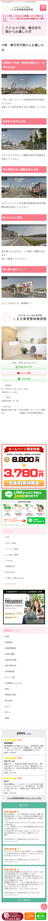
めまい (8, 706)
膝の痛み (9, 700)
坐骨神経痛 (10, 671)
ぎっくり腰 (10, 677)
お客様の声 (10, 566)
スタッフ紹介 (11, 543)
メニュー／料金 (11, 549)
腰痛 (7, 718)
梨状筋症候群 (11, 660)
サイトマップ (11, 584)
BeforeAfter (10, 572)
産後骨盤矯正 (11, 648)
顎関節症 (9, 642)
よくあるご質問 (11, 555)
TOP (7, 537)
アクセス (9, 561)
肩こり (8, 712)
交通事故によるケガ (13, 683)
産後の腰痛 (10, 654)
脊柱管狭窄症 (11, 666)
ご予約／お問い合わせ (14, 578)
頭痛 (7, 636)
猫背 (7, 689)
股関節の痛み (11, 695)
